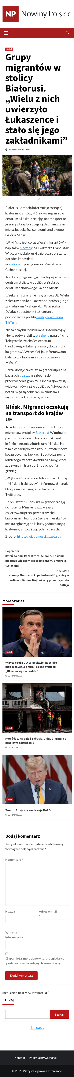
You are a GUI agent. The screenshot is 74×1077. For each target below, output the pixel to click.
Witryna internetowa (14, 935)
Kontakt (19, 1057)
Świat (9, 49)
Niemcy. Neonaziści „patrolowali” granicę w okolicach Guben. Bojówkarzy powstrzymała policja (38, 578)
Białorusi (42, 432)
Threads (37, 1027)
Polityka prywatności (43, 1057)
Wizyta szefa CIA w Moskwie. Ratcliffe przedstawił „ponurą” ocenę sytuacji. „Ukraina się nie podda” (31, 667)
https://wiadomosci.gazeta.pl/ (39, 536)
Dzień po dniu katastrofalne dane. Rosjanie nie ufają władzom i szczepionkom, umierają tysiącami (35, 558)
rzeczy (25, 375)
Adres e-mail (48, 914)
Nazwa (11, 911)
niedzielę (26, 248)
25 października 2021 (19, 149)
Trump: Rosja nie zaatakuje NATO (28, 810)
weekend (43, 335)
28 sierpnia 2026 (15, 675)
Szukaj (8, 999)
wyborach (16, 264)
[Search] (67, 32)
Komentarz (14, 859)
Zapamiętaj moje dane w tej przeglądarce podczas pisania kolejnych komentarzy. (35, 961)
